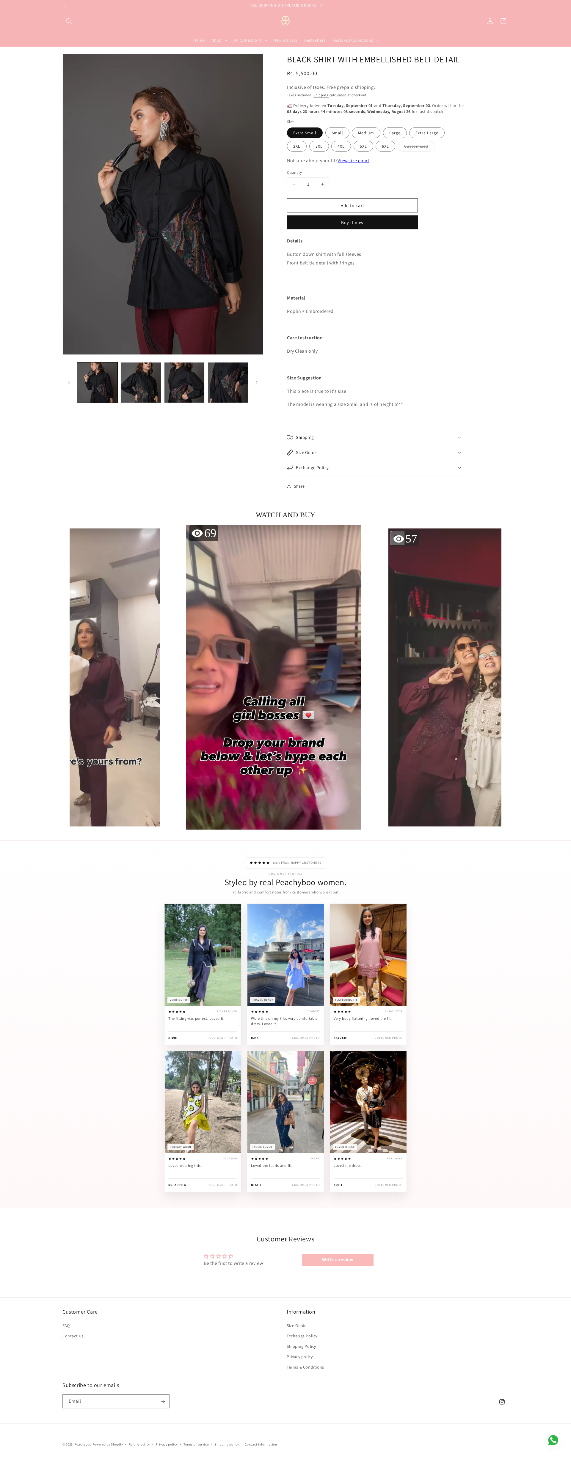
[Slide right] (256, 382)
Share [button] (299, 486)
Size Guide (297, 1325)
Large (395, 132)
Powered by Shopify (107, 1444)
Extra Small (304, 132)
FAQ (66, 1325)
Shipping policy (226, 1444)
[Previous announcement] (64, 5)
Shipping (321, 95)
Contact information (261, 1444)
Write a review (337, 1260)
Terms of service (195, 1444)
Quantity (294, 172)
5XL (363, 146)
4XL (341, 146)
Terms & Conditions (305, 1367)
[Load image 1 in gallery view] (97, 382)
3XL (319, 146)
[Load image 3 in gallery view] (184, 382)
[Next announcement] (506, 5)
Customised (419, 147)
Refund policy (139, 1444)
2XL (296, 146)
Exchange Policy (302, 1336)
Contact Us (73, 1336)
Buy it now (352, 222)
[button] (69, 21)
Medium (366, 132)
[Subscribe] (162, 1401)
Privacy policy (300, 1356)
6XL (385, 146)
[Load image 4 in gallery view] (228, 382)
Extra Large (426, 132)
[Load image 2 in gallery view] (140, 382)
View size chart (353, 160)
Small (337, 132)
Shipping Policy (301, 1346)
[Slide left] (69, 382)
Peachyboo (83, 1444)
